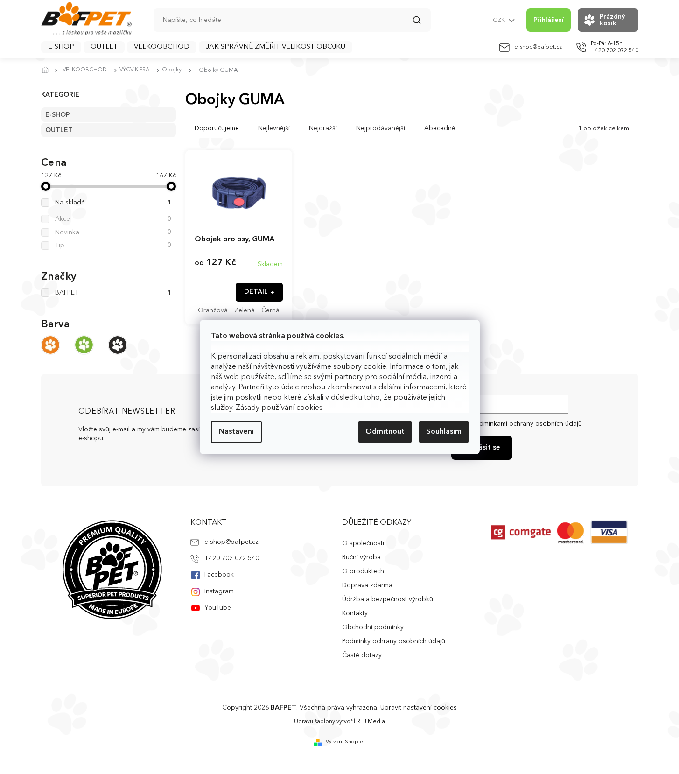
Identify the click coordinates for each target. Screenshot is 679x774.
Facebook (219, 574)
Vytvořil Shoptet (345, 742)
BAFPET (113, 292)
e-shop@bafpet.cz (231, 542)
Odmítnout (385, 432)
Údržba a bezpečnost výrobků (387, 599)
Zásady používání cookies (279, 408)
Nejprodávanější (380, 128)
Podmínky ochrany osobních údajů (393, 641)
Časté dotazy (362, 655)
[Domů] (48, 70)
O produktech (363, 571)
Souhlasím (444, 432)
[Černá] (117, 345)
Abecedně (439, 128)
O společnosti (363, 543)
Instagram (219, 591)
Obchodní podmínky (373, 627)
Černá (270, 310)
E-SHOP (57, 115)
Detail (256, 291)
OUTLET (59, 130)
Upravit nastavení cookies (418, 707)
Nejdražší (323, 128)
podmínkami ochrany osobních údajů (526, 424)
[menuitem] (61, 47)
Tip (113, 245)
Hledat (421, 23)
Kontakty (355, 613)
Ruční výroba (361, 557)
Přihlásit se (482, 447)
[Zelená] (84, 345)
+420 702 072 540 (231, 558)
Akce (113, 219)
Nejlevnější (274, 128)
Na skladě (113, 202)
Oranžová (213, 310)
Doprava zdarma (367, 585)
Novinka (113, 232)
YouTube (217, 608)
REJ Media (371, 722)
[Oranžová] (50, 345)
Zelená (244, 310)
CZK (499, 20)
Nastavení (236, 432)
